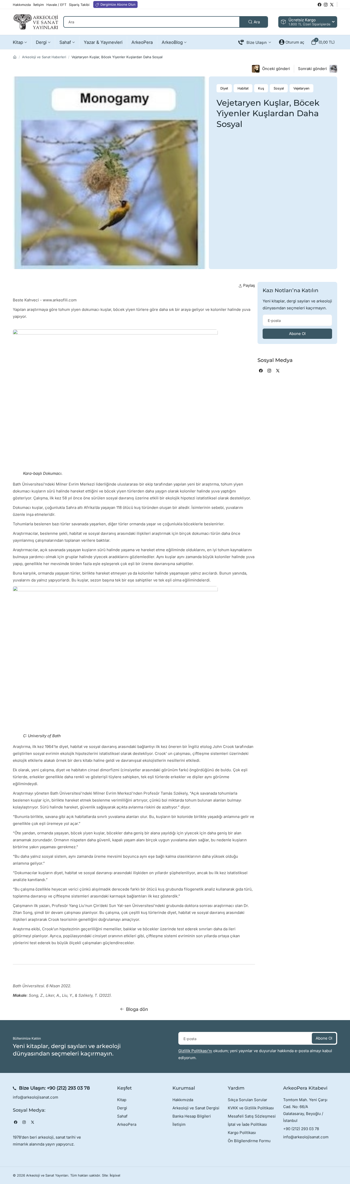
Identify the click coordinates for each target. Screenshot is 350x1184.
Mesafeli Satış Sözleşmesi (252, 1116)
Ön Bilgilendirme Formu (249, 1140)
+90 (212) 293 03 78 (68, 1088)
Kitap (121, 1099)
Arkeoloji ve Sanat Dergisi (195, 1108)
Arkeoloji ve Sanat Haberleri (44, 57)
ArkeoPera (126, 1124)
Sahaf (122, 1116)
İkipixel (115, 1175)
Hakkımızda (182, 1099)
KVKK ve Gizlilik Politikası (251, 1108)
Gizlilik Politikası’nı (195, 1050)
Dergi (122, 1108)
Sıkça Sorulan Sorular (247, 1099)
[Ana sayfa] (15, 57)
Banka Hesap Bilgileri (191, 1116)
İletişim (179, 1124)
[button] (322, 42)
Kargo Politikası (242, 1132)
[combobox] (165, 22)
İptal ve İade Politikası (247, 1124)
